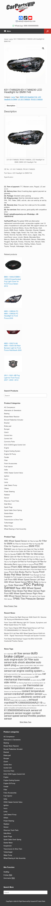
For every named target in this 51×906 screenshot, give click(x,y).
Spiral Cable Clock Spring (13, 510)
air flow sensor (22, 653)
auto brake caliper (21, 654)
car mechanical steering (27, 677)
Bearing (6, 413)
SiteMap (6, 872)
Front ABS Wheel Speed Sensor (28, 566)
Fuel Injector (8, 466)
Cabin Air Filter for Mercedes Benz (23, 555)
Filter (6, 460)
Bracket (6, 423)
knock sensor (31, 710)
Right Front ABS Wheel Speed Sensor (24, 592)
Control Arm (8, 435)
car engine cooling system (27, 670)
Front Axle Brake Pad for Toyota (24, 571)
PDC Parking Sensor (24, 586)
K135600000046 (13, 710)
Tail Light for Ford (34, 596)
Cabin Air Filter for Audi (19, 549)
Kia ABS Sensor (39, 577)
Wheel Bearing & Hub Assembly (15, 529)
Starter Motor (8, 513)
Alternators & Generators (12, 410)
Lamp (11, 39)
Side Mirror (8, 504)
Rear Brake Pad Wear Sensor (26, 590)
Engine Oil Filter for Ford (21, 561)
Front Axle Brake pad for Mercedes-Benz (17, 569)
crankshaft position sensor (27, 694)
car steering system (16, 686)
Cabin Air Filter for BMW (35, 549)
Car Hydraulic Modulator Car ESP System (30, 674)
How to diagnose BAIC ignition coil (36, 705)
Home (6, 39)
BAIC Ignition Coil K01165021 (24, 665)
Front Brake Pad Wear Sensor (24, 573)
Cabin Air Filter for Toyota (37, 557)
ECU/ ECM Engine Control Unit (15, 445)
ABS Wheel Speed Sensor (15, 540)
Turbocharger (8, 523)
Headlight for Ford (10, 577)
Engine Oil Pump (10, 454)
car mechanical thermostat (21, 678)
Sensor (6, 498)
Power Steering (9, 491)
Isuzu (6, 479)
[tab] (11, 105)
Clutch (6, 432)
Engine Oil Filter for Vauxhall (26, 564)
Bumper (6, 429)
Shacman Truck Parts (11, 501)
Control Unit (8, 438)
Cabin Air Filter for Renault (19, 556)
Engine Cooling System (12, 451)
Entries (8, 875)
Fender (6, 457)
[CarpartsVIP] (25, 7)
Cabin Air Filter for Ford (28, 551)
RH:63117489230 (37, 99)
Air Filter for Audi (33, 541)
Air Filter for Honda (19, 544)
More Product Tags (10, 606)
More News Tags (25, 722)
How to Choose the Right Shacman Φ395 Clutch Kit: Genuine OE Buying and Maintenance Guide (25, 618)
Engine (6, 448)
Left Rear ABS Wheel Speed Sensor (24, 580)
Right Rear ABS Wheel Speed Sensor (23, 594)
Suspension (8, 516)
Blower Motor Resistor (11, 416)
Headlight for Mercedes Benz (25, 577)
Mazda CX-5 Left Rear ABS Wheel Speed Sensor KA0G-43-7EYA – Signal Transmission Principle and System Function (24, 634)
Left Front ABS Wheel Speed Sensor (20, 579)
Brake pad (7, 426)
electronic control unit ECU (24, 698)
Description (11, 105)
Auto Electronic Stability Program (33, 657)
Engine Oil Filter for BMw (30, 559)
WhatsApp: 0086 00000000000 (26, 26)
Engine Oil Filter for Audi (12, 559)
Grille (6, 470)
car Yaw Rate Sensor (15, 691)
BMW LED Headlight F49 (28, 97)
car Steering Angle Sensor (24, 683)
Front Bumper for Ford (37, 575)
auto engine (11, 659)
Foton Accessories (10, 463)
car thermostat (31, 685)
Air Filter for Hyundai (33, 544)
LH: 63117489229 (24, 99)
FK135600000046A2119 (28, 702)
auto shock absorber (24, 662)
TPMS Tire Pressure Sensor (28, 598)
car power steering (35, 680)
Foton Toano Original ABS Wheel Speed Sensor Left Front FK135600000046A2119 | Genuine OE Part (24, 629)
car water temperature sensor (23, 686)
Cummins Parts (9, 441)
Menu (9, 31)
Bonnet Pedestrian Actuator (13, 420)
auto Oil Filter (25, 659)
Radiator (7, 494)
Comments (9, 878)
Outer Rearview (15, 584)
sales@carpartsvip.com (26, 21)
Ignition (6, 476)
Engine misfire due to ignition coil (19, 700)
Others (6, 488)
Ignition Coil (7, 708)
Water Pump (8, 526)
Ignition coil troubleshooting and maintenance (23, 708)
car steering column (37, 683)
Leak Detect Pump (10, 485)
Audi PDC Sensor (23, 546)
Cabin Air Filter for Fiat (11, 551)
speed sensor (20, 715)
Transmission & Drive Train (13, 519)
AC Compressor (9, 407)
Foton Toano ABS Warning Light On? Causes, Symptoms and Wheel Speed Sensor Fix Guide (25, 623)
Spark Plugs (8, 507)
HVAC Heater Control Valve (13, 473)
